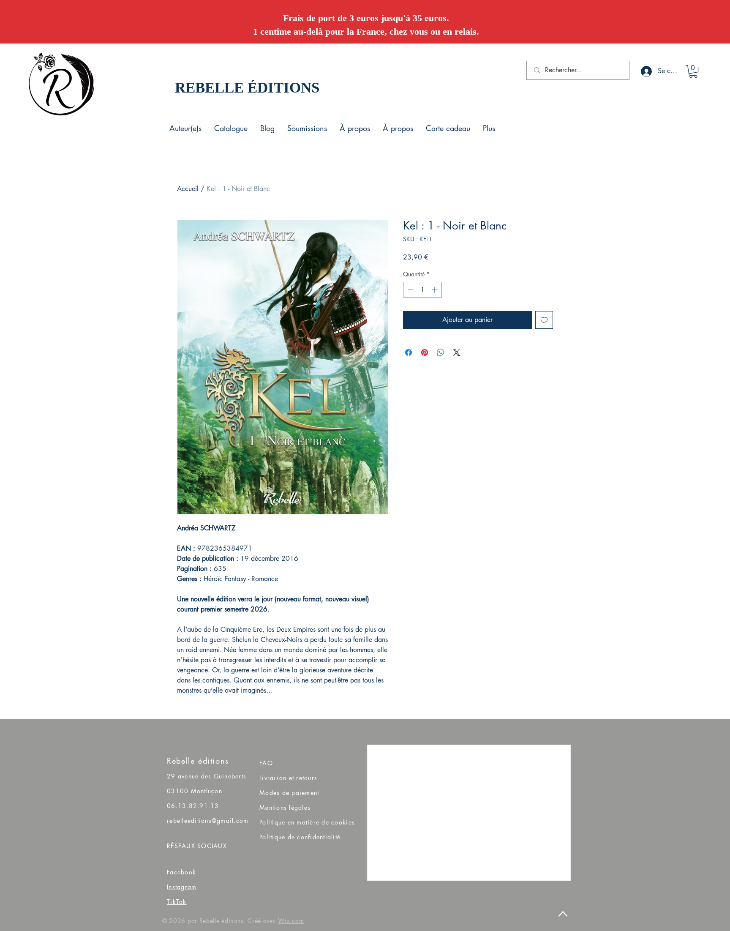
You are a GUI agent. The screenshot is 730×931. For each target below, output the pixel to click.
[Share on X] (457, 352)
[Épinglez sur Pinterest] (424, 352)
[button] (693, 71)
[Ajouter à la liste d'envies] (544, 320)
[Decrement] (409, 289)
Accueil (188, 188)
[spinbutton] (422, 289)
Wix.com (291, 921)
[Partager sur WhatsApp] (441, 352)
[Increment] (435, 289)
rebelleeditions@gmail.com (208, 820)
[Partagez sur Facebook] (408, 352)
